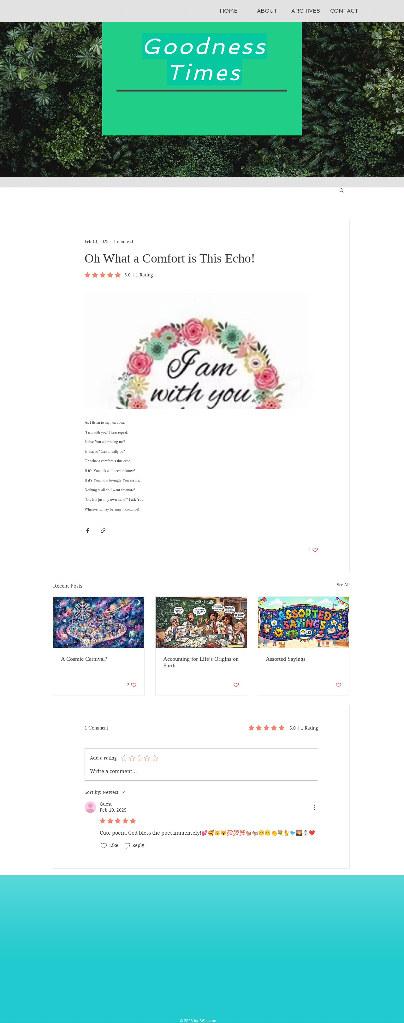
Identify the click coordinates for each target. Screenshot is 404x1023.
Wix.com (208, 1020)
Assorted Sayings (286, 659)
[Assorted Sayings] (303, 622)
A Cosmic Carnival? (84, 659)
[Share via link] (103, 531)
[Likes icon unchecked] (104, 845)
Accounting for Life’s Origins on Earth (201, 662)
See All (343, 584)
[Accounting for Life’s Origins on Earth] (201, 622)
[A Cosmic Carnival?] (99, 622)
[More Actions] (314, 807)
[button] (342, 189)
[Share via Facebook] (88, 531)
